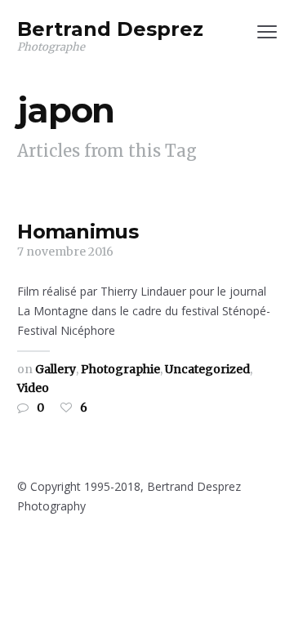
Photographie (120, 369)
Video (33, 388)
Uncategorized (207, 369)
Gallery (55, 369)
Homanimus (77, 231)
